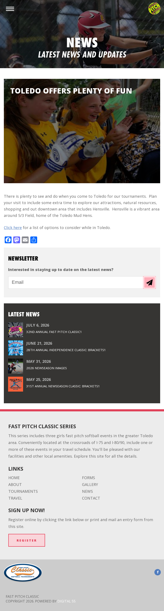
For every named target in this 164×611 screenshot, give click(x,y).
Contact (91, 498)
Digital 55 (66, 601)
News (87, 491)
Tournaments (23, 491)
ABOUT (15, 484)
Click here (13, 227)
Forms (88, 477)
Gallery (90, 484)
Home (14, 477)
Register (27, 540)
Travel (15, 498)
